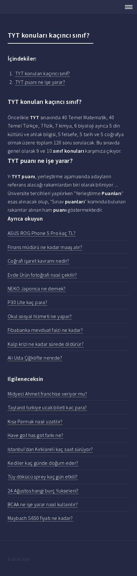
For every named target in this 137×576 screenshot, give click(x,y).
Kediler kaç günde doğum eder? (43, 463)
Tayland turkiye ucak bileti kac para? (47, 407)
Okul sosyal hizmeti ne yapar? (40, 316)
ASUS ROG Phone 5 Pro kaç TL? (42, 233)
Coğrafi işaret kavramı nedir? (38, 261)
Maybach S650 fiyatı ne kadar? (40, 518)
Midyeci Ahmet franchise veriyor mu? (47, 393)
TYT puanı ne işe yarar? (40, 82)
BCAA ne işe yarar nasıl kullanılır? (43, 504)
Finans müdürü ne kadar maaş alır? (45, 247)
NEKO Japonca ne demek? (37, 288)
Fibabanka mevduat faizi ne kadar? (45, 330)
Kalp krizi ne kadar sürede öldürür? (45, 344)
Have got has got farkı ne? (35, 435)
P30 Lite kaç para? (27, 302)
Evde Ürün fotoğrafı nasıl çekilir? (42, 275)
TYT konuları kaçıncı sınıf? (42, 73)
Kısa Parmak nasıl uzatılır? (35, 421)
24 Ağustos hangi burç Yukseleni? (43, 490)
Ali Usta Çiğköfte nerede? (35, 357)
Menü (127, 7)
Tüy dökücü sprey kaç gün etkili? (43, 476)
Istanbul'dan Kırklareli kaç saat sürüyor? (50, 449)
